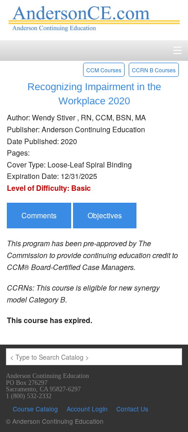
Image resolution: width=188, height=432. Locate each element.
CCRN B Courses (154, 70)
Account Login (87, 408)
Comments (39, 215)
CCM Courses (103, 70)
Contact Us (132, 408)
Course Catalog (35, 408)
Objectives (105, 215)
